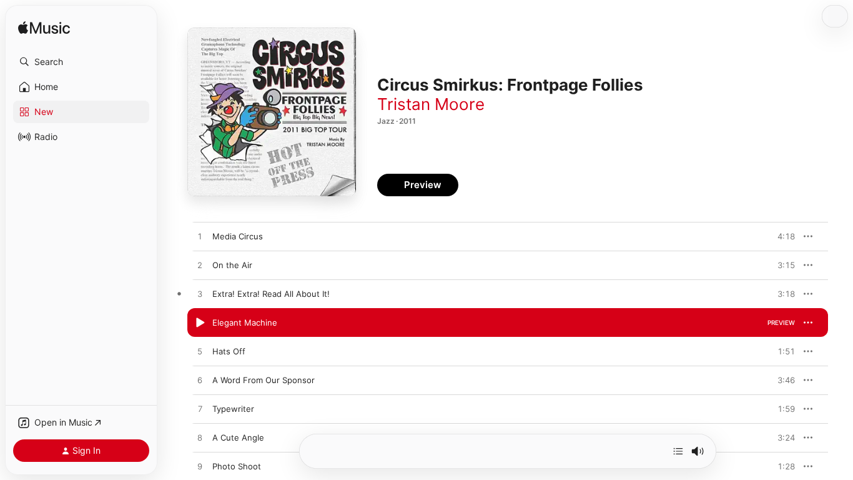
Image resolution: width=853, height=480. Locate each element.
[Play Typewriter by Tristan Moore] (199, 409)
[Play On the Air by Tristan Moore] (199, 265)
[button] (81, 61)
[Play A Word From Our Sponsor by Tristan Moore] (199, 380)
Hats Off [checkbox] (228, 351)
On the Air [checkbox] (232, 265)
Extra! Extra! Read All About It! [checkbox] (271, 294)
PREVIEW (781, 236)
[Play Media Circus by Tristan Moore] (199, 236)
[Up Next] (678, 451)
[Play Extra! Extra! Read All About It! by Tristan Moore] (199, 294)
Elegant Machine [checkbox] (244, 323)
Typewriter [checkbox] (233, 409)
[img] (44, 28)
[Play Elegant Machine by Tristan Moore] (199, 323)
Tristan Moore (431, 104)
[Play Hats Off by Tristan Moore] (199, 352)
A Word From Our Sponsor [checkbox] (263, 380)
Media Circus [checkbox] (237, 236)
